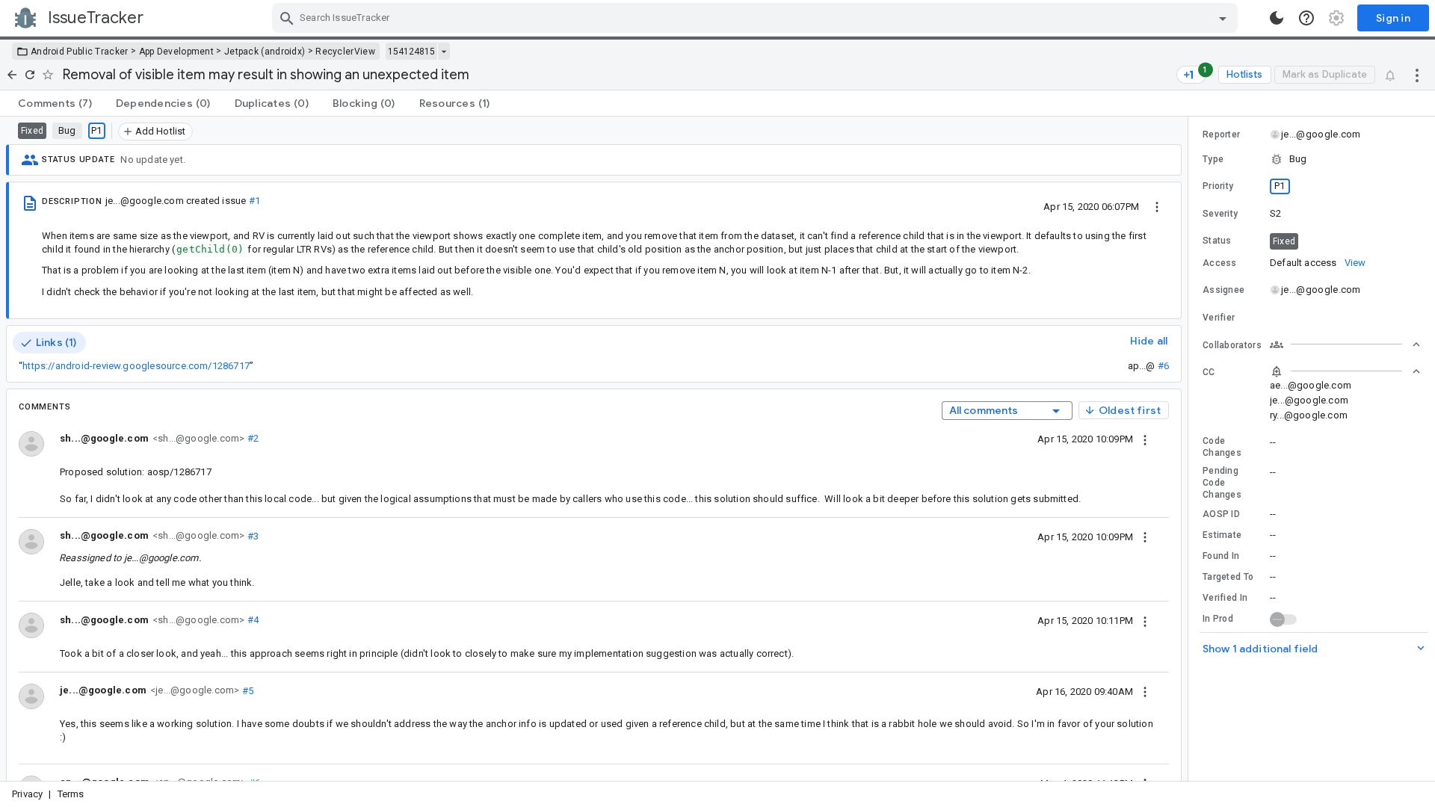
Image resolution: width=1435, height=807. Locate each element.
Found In (1221, 556)
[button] (1312, 159)
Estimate (1222, 535)
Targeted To (1228, 577)
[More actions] (1417, 75)
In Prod (1218, 618)
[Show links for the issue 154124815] (443, 51)
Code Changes (1222, 447)
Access (1220, 263)
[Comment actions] (1145, 439)
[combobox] (757, 18)
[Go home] (12, 75)
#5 (246, 690)
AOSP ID (1221, 514)
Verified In (1225, 598)
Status (1217, 240)
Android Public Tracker (80, 51)
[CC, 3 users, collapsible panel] (1345, 371)
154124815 (411, 51)
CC (1209, 372)
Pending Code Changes (1222, 483)
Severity (1220, 213)
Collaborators (1232, 345)
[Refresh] (30, 75)
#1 (254, 200)
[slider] (1191, 449)
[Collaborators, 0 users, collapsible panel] (1345, 344)
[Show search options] (1223, 18)
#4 (251, 619)
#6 (1163, 365)
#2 (251, 438)
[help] (1306, 18)
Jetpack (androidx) (264, 51)
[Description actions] (1157, 206)
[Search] (287, 18)
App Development (177, 51)
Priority (1218, 186)
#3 (251, 535)
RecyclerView (345, 51)
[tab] (55, 103)
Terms (71, 794)
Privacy (27, 794)
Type (1213, 159)
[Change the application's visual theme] (1277, 18)
